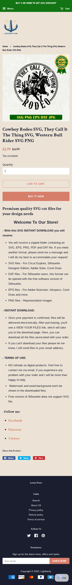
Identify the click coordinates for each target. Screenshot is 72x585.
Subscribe (59, 561)
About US (36, 505)
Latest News (36, 482)
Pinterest (14, 429)
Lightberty (46, 571)
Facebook (15, 420)
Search (36, 500)
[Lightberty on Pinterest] (43, 536)
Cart (67, 8)
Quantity (8, 164)
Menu (10, 8)
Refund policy (36, 514)
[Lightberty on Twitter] (29, 536)
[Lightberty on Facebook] (36, 536)
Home (5, 46)
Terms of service (36, 519)
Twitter (14, 438)
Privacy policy (36, 510)
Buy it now (36, 196)
